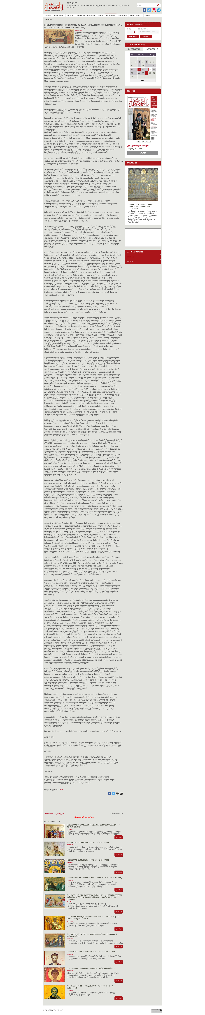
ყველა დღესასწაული (147, 32)
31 (132, 77)
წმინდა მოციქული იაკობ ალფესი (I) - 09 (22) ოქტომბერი (91, 952)
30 (154, 73)
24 (132, 73)
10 (132, 66)
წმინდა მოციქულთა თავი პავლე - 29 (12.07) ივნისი (88, 843)
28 (146, 73)
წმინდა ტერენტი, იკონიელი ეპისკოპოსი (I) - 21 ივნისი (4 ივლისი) (94, 878)
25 (136, 73)
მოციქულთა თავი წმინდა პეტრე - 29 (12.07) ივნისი (88, 860)
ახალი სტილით (152, 49)
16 (154, 66)
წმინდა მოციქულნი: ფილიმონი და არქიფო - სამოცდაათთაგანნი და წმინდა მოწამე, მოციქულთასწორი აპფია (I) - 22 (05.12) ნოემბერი (94, 897)
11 (135, 66)
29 (150, 73)
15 (150, 66)
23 (154, 69)
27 (143, 73)
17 (132, 69)
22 (150, 69)
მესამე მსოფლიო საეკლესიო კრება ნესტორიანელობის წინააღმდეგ (140, 207)
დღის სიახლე (132, 163)
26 (139, 73)
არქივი (143, 153)
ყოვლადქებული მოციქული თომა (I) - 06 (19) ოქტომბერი (90, 968)
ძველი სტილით (134, 49)
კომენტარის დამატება (54, 813)
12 (139, 66)
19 (139, 69)
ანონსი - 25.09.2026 (143, 142)
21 (146, 69)
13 (143, 66)
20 (143, 69)
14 (146, 66)
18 (136, 69)
